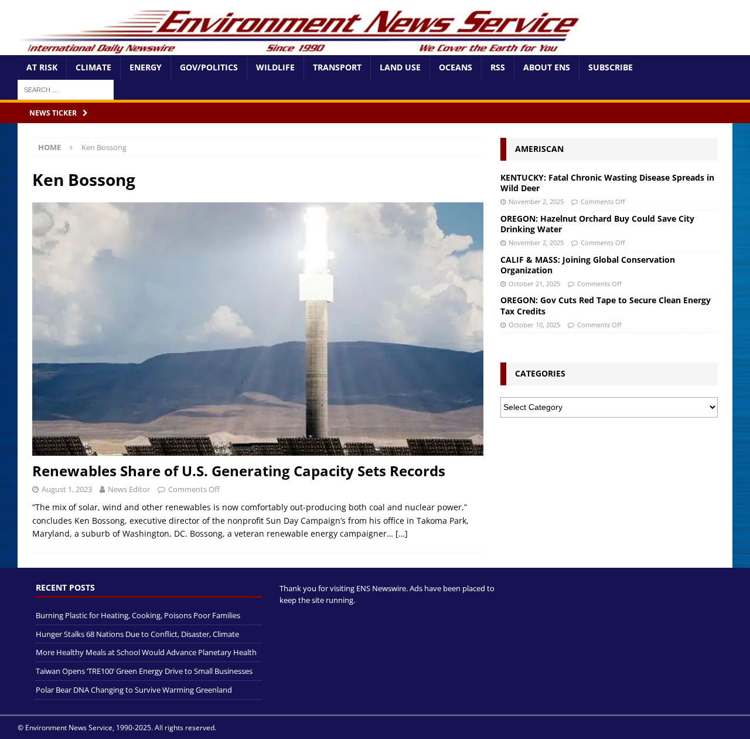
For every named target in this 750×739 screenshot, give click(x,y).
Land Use (400, 67)
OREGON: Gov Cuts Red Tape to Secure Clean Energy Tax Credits (605, 305)
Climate (93, 67)
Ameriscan (539, 148)
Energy (145, 67)
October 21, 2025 (534, 283)
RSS (497, 67)
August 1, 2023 (67, 489)
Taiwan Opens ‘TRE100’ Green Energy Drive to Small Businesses (144, 671)
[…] (402, 533)
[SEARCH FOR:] (66, 88)
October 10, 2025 (534, 324)
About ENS (546, 67)
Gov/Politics (209, 67)
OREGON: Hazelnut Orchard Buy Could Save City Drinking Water (597, 224)
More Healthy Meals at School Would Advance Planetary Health (146, 652)
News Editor (129, 489)
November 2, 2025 (536, 201)
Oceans (455, 67)
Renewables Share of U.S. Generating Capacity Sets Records (238, 470)
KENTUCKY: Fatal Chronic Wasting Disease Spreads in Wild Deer (607, 183)
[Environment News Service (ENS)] (302, 48)
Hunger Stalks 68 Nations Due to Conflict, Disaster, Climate (137, 634)
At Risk (41, 67)
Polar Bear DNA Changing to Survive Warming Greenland (134, 689)
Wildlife (275, 67)
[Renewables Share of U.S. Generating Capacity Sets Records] (257, 329)
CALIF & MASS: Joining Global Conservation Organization (587, 265)
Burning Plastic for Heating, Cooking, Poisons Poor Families (138, 615)
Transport (337, 67)
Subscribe (610, 67)
